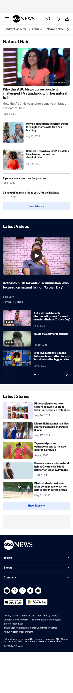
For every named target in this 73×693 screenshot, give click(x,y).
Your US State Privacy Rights (46, 619)
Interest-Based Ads (14, 623)
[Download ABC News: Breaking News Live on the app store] (13, 602)
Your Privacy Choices (48, 615)
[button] (7, 18)
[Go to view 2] (38, 374)
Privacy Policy (11, 615)
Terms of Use (27, 615)
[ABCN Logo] (23, 19)
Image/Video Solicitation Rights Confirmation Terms (30, 628)
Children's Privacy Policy (16, 619)
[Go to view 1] (35, 374)
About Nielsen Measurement (18, 632)
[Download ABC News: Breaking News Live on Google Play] (37, 602)
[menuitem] (16, 29)
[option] (18, 29)
